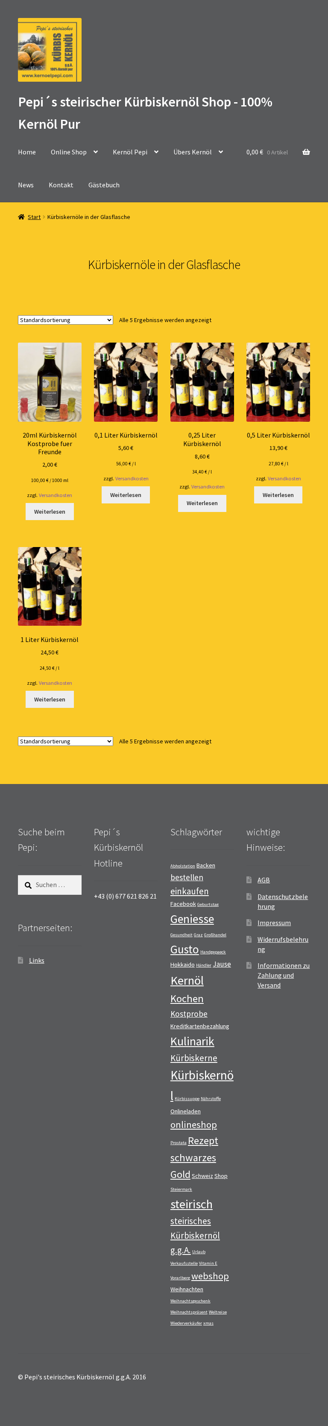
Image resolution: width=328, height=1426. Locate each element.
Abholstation (182, 866)
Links (36, 960)
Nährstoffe (211, 1098)
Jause (222, 964)
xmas (208, 1323)
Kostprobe (189, 1014)
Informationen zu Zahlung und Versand (284, 975)
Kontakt (61, 184)
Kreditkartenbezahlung (199, 1026)
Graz (198, 935)
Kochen (187, 998)
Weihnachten (186, 1289)
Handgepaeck (213, 952)
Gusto (184, 949)
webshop (210, 1276)
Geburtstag (208, 904)
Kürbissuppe (187, 1098)
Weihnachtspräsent (189, 1312)
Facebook (183, 904)
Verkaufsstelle (184, 1263)
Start (34, 217)
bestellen (186, 877)
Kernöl (187, 980)
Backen (205, 865)
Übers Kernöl (192, 152)
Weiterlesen (49, 511)
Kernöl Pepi (130, 152)
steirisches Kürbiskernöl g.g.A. (195, 1235)
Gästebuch (104, 184)
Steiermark (181, 1189)
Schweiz (202, 1176)
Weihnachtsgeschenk (190, 1301)
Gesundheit (181, 935)
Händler (203, 965)
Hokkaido (182, 964)
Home (27, 152)
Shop (221, 1176)
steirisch (191, 1204)
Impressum (274, 922)
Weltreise (218, 1312)
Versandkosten (55, 495)
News (26, 184)
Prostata (178, 1142)
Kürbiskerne (193, 1058)
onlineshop (193, 1124)
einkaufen (189, 891)
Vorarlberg (180, 1278)
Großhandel (215, 935)
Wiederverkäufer (186, 1323)
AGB (264, 880)
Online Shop (69, 152)
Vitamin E (208, 1263)
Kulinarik (192, 1041)
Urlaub (198, 1251)
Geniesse (192, 918)
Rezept (203, 1140)
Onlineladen (185, 1111)
